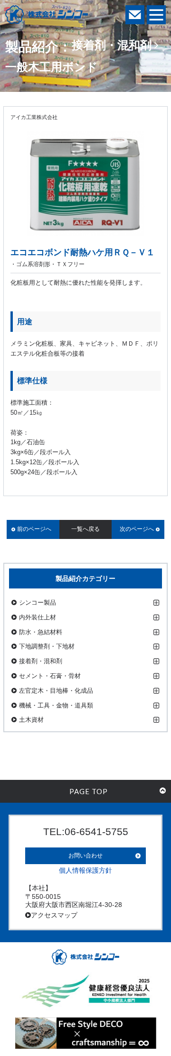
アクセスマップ (54, 915)
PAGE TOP (88, 791)
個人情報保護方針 (85, 870)
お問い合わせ (85, 855)
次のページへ (137, 529)
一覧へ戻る (85, 529)
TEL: (85, 831)
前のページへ (34, 529)
